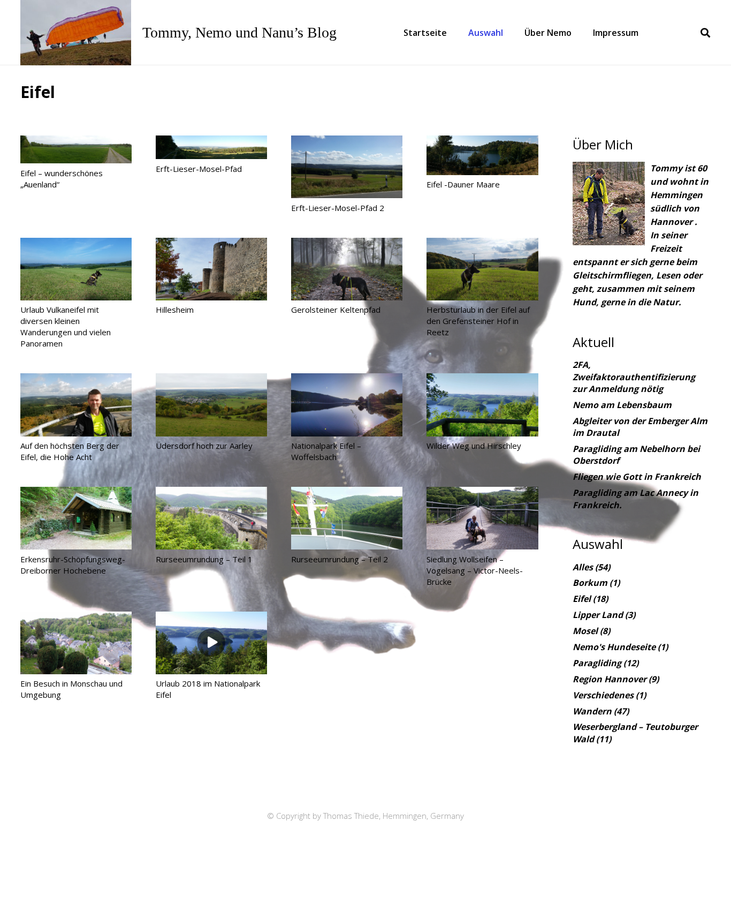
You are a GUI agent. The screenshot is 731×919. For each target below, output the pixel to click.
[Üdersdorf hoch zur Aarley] (211, 404)
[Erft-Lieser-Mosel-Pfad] (211, 147)
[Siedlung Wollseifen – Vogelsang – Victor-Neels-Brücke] (482, 518)
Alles (583, 567)
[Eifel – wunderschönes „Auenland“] (76, 149)
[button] (508, 32)
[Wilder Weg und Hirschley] (482, 404)
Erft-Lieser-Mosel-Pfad (199, 168)
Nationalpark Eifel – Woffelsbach (326, 451)
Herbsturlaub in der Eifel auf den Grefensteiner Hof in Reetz (478, 320)
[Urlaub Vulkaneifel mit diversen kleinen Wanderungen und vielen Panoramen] (76, 269)
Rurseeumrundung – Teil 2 (339, 559)
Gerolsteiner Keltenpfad (335, 309)
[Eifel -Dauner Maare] (482, 155)
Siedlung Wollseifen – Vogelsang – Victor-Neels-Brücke (475, 570)
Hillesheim (175, 309)
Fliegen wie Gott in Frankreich (637, 477)
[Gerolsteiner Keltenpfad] (346, 269)
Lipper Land (598, 615)
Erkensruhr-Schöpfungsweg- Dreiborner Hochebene (72, 565)
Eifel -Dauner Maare (463, 184)
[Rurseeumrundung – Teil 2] (346, 518)
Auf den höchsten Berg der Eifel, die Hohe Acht (69, 451)
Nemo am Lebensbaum (622, 405)
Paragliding (597, 663)
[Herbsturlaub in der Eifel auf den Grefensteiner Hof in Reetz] (482, 269)
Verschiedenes (603, 695)
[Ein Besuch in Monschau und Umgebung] (76, 643)
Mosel (585, 631)
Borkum (590, 583)
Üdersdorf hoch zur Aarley (204, 445)
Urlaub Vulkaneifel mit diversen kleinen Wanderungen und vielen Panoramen (65, 326)
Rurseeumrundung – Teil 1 (204, 559)
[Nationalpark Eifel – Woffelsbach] (346, 404)
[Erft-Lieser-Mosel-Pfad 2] (346, 166)
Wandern (592, 711)
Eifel (582, 599)
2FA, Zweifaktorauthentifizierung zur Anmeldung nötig (634, 377)
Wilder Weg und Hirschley (474, 445)
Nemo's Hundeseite (614, 647)
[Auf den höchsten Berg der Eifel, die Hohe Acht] (76, 404)
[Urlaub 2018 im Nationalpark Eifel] (211, 643)
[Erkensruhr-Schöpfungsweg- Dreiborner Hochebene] (76, 518)
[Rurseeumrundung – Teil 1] (211, 518)
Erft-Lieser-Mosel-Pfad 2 (337, 207)
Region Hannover (609, 679)
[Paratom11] (75, 32)
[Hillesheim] (211, 269)
